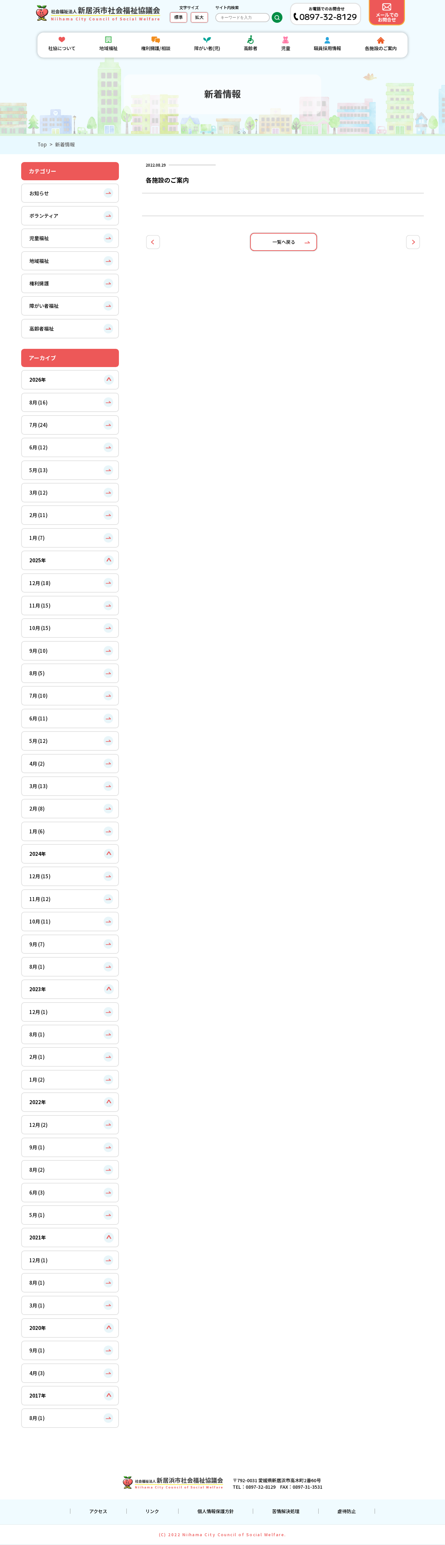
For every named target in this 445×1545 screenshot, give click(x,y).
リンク (152, 1511)
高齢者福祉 (41, 328)
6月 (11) (38, 718)
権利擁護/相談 (155, 48)
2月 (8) (37, 808)
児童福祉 (39, 237)
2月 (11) (38, 514)
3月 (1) (37, 1305)
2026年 (37, 379)
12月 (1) (38, 1011)
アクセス (98, 1511)
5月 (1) (37, 1214)
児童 (285, 48)
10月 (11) (39, 921)
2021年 (37, 1237)
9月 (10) (38, 650)
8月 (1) (37, 966)
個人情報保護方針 (215, 1511)
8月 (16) (38, 402)
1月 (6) (37, 831)
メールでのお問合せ (387, 17)
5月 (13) (38, 469)
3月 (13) (38, 785)
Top (42, 144)
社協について (62, 48)
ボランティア (43, 215)
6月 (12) (38, 447)
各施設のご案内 (381, 48)
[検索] (277, 17)
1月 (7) (37, 537)
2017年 (37, 1395)
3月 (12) (38, 492)
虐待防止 (346, 1511)
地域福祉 (108, 48)
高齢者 (250, 48)
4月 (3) (37, 1372)
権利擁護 (39, 283)
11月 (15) (39, 605)
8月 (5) (37, 673)
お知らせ (39, 193)
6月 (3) (37, 1192)
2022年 (37, 1101)
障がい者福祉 (44, 305)
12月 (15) (39, 876)
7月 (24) (38, 424)
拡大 (199, 17)
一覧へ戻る (283, 242)
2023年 (37, 988)
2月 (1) (37, 1056)
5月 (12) (38, 740)
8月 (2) (37, 1169)
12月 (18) (39, 582)
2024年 (37, 853)
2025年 (37, 560)
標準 (178, 17)
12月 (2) (38, 1124)
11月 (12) (39, 898)
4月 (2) (37, 763)
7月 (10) (38, 695)
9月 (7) (37, 944)
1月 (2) (37, 1079)
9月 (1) (37, 1147)
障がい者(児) (207, 48)
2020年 (37, 1327)
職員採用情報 (327, 48)
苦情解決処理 (285, 1511)
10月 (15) (39, 627)
